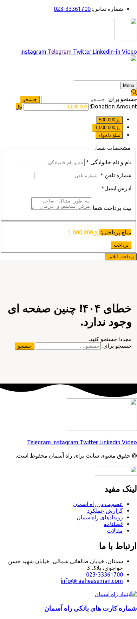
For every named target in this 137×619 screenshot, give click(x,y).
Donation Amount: (113, 106)
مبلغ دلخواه (109, 135)
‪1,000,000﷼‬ (107, 127)
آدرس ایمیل (116, 188)
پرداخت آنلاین (120, 256)
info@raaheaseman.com (92, 581)
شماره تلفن (115, 175)
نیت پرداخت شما (111, 208)
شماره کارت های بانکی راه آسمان (90, 608)
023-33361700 (104, 574)
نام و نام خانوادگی (108, 162)
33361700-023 (72, 9)
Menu (128, 85)
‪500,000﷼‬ (109, 119)
